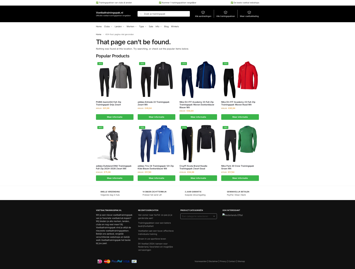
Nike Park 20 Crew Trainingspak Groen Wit (237, 167)
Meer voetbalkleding (249, 16)
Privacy (223, 261)
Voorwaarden (201, 261)
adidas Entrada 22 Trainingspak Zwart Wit (153, 103)
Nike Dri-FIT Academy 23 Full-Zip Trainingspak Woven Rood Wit (238, 103)
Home (98, 34)
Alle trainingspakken (225, 16)
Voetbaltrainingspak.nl (109, 12)
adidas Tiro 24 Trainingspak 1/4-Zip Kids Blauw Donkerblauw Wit (156, 167)
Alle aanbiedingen (203, 16)
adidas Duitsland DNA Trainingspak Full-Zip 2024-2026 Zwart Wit (114, 167)
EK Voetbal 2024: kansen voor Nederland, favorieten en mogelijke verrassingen (155, 246)
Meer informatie (114, 117)
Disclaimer (213, 261)
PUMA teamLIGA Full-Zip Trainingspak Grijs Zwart (108, 103)
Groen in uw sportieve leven (152, 238)
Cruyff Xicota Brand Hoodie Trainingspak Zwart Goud (193, 167)
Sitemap (241, 261)
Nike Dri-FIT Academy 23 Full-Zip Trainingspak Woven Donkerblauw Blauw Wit (197, 105)
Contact (232, 261)
